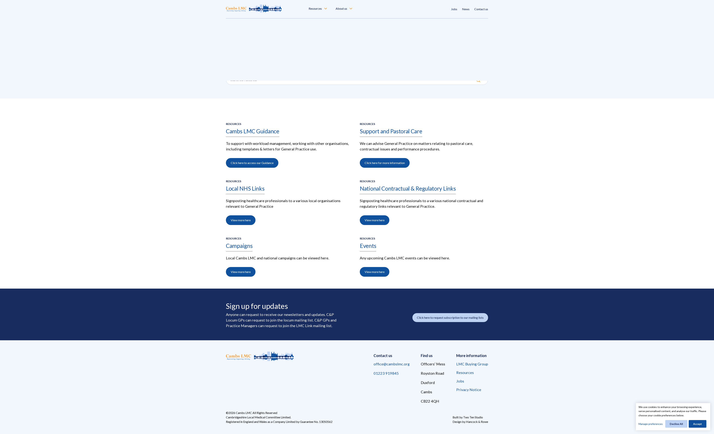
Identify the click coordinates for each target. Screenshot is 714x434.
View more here (241, 220)
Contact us (481, 9)
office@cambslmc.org (392, 364)
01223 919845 (386, 373)
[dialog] (673, 416)
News (465, 9)
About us (341, 8)
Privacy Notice (468, 389)
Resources (315, 8)
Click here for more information (385, 163)
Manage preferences (651, 423)
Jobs (454, 9)
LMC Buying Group (472, 364)
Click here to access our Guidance (252, 163)
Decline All (676, 423)
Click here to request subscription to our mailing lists (450, 317)
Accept (697, 423)
